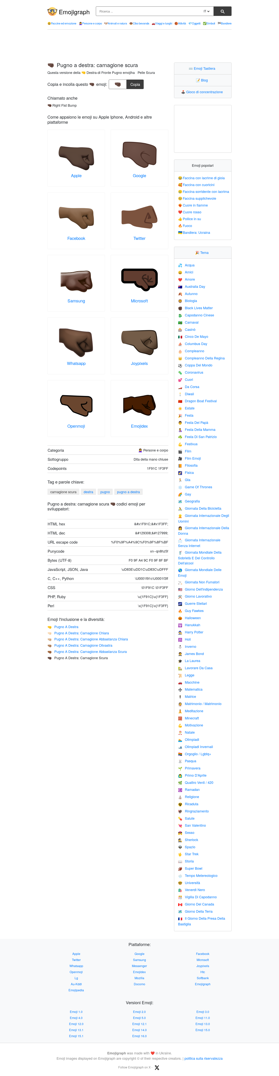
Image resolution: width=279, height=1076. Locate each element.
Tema (203, 252)
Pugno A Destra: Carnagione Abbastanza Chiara (87, 638)
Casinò (186, 329)
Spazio (186, 846)
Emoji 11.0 (202, 1018)
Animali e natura (115, 23)
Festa (185, 415)
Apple (76, 175)
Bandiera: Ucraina (194, 232)
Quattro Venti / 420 (195, 782)
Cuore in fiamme (193, 205)
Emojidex (139, 426)
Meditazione (190, 710)
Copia (135, 83)
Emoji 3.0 (202, 1011)
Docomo (139, 984)
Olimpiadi (188, 739)
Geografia (189, 500)
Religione (188, 796)
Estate (186, 407)
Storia (186, 860)
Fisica (186, 472)
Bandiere (225, 23)
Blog (203, 79)
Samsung (76, 301)
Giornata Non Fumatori (198, 581)
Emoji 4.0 (76, 1018)
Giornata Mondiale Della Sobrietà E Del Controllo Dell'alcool (199, 557)
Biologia (187, 300)
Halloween (189, 617)
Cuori (185, 379)
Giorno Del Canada (196, 903)
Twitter (139, 238)
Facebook (76, 238)
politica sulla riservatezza (203, 1058)
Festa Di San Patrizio (197, 436)
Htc (202, 972)
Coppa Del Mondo (195, 364)
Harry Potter (190, 631)
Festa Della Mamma (196, 429)
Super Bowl (190, 868)
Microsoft (139, 301)
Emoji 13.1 (76, 1030)
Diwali (186, 393)
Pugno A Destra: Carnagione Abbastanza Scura (87, 651)
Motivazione (190, 724)
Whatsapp (76, 363)
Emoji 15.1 (76, 1036)
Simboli (209, 23)
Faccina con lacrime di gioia (201, 177)
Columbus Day (192, 343)
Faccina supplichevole (197, 198)
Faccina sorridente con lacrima (203, 191)
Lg (76, 978)
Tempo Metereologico (198, 875)
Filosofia (188, 465)
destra (88, 491)
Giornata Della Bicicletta (199, 508)
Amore (186, 279)
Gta (184, 479)
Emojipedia (76, 990)
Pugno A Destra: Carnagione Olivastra (79, 645)
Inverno (187, 646)
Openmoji (76, 426)
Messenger (139, 966)
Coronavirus (190, 372)
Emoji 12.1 (139, 1024)
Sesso (186, 832)
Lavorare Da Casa (195, 667)
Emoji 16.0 (139, 1036)
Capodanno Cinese (196, 314)
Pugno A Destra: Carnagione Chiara (78, 632)
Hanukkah (189, 624)
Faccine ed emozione (61, 23)
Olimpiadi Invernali (195, 746)
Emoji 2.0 (139, 1011)
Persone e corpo (90, 23)
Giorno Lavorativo (195, 596)
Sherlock (188, 839)
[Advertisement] (139, 46)
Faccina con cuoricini (196, 184)
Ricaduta (188, 803)
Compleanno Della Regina (201, 357)
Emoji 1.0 (76, 1011)
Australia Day (191, 286)
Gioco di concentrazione (203, 91)
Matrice (187, 696)
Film (184, 450)
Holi (184, 639)
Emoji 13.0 (202, 1024)
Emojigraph (74, 11)
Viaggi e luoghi (162, 23)
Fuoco (185, 225)
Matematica (190, 689)
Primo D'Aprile (192, 775)
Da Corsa (188, 386)
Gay (184, 493)
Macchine (188, 682)
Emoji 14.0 (139, 1030)
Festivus (188, 443)
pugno (105, 491)
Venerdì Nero (191, 889)
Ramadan (189, 789)
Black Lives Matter (195, 307)
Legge (186, 674)
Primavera (189, 767)
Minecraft (188, 717)
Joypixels (139, 363)
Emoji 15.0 (202, 1030)
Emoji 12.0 (76, 1024)
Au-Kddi (76, 984)
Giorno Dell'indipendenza (200, 589)
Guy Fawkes (191, 610)
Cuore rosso (190, 211)
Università (189, 882)
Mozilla (139, 978)
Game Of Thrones (195, 486)
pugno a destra (128, 491)
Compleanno (191, 350)
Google (139, 175)
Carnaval (188, 322)
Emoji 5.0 (139, 1018)
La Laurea (189, 660)
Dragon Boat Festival (197, 400)
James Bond (191, 653)
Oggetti (194, 23)
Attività (180, 23)
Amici (185, 271)
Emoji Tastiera (202, 68)
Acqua (186, 264)
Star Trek (188, 853)
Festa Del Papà (193, 422)
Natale (186, 732)
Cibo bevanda (139, 23)
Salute (186, 818)
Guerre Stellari (192, 603)
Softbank (203, 978)
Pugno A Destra (62, 626)
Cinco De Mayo (193, 336)
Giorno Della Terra (195, 911)
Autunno (188, 293)
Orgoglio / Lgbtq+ (194, 753)
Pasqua (187, 760)
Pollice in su (189, 218)
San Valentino (192, 825)
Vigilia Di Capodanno (197, 896)
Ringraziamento (193, 810)
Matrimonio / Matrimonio (199, 703)
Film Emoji (189, 458)
